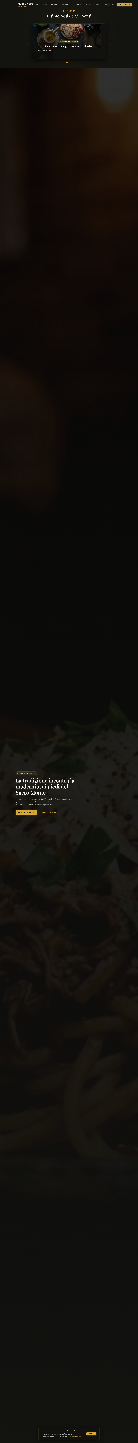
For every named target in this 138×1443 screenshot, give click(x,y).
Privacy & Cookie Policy (74, 1436)
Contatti (99, 4)
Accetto (91, 1434)
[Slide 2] (69, 62)
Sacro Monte (66, 4)
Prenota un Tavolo (26, 812)
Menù (45, 4)
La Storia (53, 4)
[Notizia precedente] (28, 41)
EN (113, 4)
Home (37, 4)
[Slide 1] (66, 62)
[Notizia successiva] (110, 41)
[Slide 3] (71, 62)
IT (108, 4)
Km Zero (89, 4)
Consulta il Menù (49, 812)
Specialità (79, 4)
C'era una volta (24, 4)
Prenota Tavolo (124, 4)
